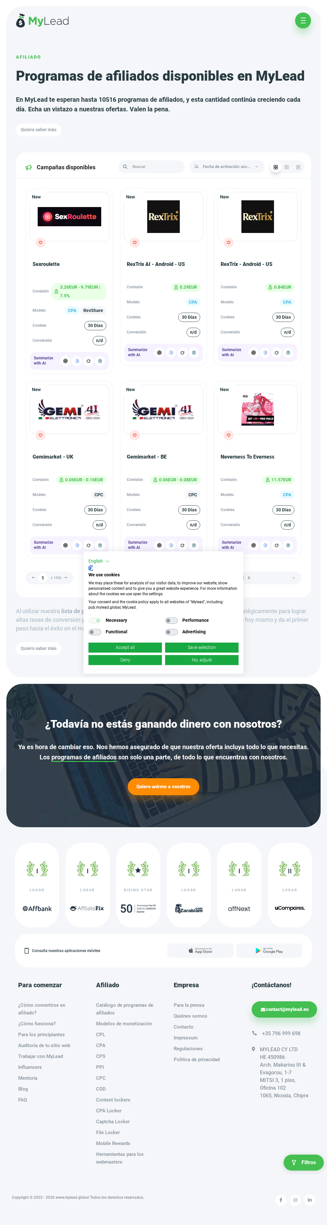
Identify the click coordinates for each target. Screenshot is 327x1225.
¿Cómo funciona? (37, 1024)
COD (101, 1089)
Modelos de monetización (124, 1024)
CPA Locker (108, 1111)
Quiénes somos (190, 1016)
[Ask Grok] (88, 361)
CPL (100, 1034)
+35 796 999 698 (281, 1033)
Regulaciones (188, 1049)
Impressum (186, 1038)
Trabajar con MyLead (40, 1056)
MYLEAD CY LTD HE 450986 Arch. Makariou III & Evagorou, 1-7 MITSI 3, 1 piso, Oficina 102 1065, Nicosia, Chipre (284, 1072)
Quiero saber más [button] (39, 129)
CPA (100, 1045)
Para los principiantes (41, 1034)
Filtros (308, 1162)
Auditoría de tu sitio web (44, 1045)
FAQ (22, 1100)
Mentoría (27, 1078)
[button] (99, 561)
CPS (100, 1056)
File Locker (108, 1132)
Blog (23, 1089)
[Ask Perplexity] (100, 361)
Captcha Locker (113, 1122)
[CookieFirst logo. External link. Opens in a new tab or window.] (90, 568)
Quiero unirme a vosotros (163, 786)
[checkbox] (94, 620)
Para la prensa (189, 1005)
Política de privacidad (197, 1059)
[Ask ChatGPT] (65, 361)
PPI (100, 1067)
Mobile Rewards (113, 1143)
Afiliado (28, 57)
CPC (101, 1078)
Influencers (30, 1067)
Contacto (184, 1027)
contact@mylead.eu (287, 1009)
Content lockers (113, 1100)
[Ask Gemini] (77, 361)
